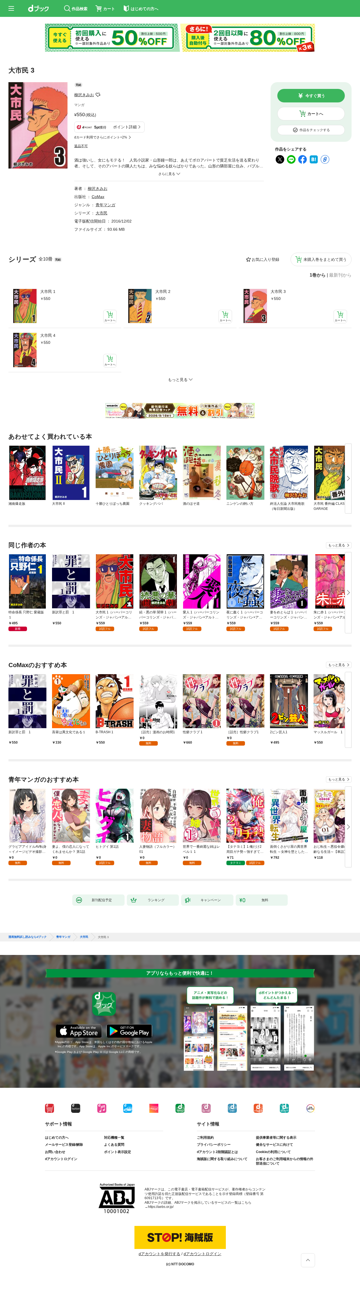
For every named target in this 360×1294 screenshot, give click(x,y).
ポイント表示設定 (117, 1152)
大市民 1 (47, 291)
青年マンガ (105, 205)
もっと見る (336, 545)
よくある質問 (114, 1145)
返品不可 (81, 146)
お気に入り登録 (265, 259)
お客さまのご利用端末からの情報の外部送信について (284, 1161)
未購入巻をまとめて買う (325, 259)
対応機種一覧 (114, 1138)
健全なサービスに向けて (274, 1145)
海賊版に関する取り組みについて (222, 1159)
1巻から (318, 275)
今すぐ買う (315, 95)
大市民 (101, 213)
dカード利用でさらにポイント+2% (100, 137)
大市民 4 (47, 335)
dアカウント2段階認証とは (217, 1152)
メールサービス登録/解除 (64, 1145)
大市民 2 (162, 291)
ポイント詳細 (125, 127)
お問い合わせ (55, 1152)
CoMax (98, 196)
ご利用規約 (205, 1138)
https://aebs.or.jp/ (161, 1207)
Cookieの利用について (273, 1152)
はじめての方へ (57, 1138)
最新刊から (340, 275)
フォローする (98, 95)
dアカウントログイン (61, 1159)
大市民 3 (278, 291)
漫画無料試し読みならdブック (27, 937)
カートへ (315, 113)
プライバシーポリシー (214, 1145)
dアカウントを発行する (159, 1254)
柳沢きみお (84, 95)
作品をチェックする (315, 130)
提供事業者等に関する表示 (276, 1138)
